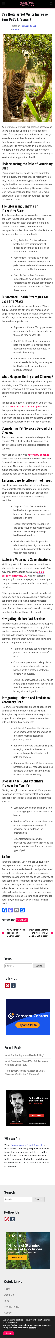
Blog (6, 1300)
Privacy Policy (11, 1306)
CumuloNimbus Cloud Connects (27, 1145)
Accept (8, 1333)
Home (7, 1288)
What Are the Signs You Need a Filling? (24, 1055)
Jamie (16, 29)
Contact (8, 1312)
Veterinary (21, 920)
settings (32, 1327)
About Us (9, 1294)
